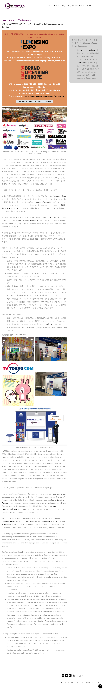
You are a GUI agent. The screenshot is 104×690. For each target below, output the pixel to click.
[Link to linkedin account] (66, 675)
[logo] (15, 6)
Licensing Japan (8, 521)
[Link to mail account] (74, 675)
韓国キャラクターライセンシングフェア (32, 221)
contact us (34, 644)
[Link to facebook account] (63, 675)
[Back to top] (100, 686)
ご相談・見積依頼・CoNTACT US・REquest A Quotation (34, 101)
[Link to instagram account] (70, 675)
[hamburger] (27, 4)
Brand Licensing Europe (39, 202)
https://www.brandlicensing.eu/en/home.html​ (44, 96)
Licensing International (86, 50)
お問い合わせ (51, 324)
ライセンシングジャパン (50, 217)
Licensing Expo (60, 196)
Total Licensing (83, 63)
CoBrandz (6, 221)
